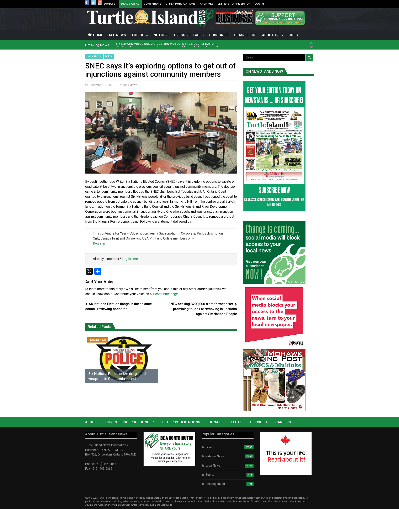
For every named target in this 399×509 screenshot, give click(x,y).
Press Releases (189, 35)
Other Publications (180, 3)
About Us (271, 35)
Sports (210, 474)
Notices (161, 35)
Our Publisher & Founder (129, 422)
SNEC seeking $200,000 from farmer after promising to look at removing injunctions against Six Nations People (203, 309)
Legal (236, 422)
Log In (259, 3)
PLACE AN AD (130, 3)
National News (97, 339)
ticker (108, 56)
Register (99, 243)
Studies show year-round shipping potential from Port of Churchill (167, 45)
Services (258, 422)
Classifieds (245, 35)
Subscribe (219, 35)
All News (117, 35)
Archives (206, 3)
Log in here (130, 259)
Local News (94, 56)
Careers (283, 422)
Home (98, 35)
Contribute (152, 3)
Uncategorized (215, 483)
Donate (109, 3)
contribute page (166, 294)
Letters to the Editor (234, 3)
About (91, 422)
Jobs (293, 35)
